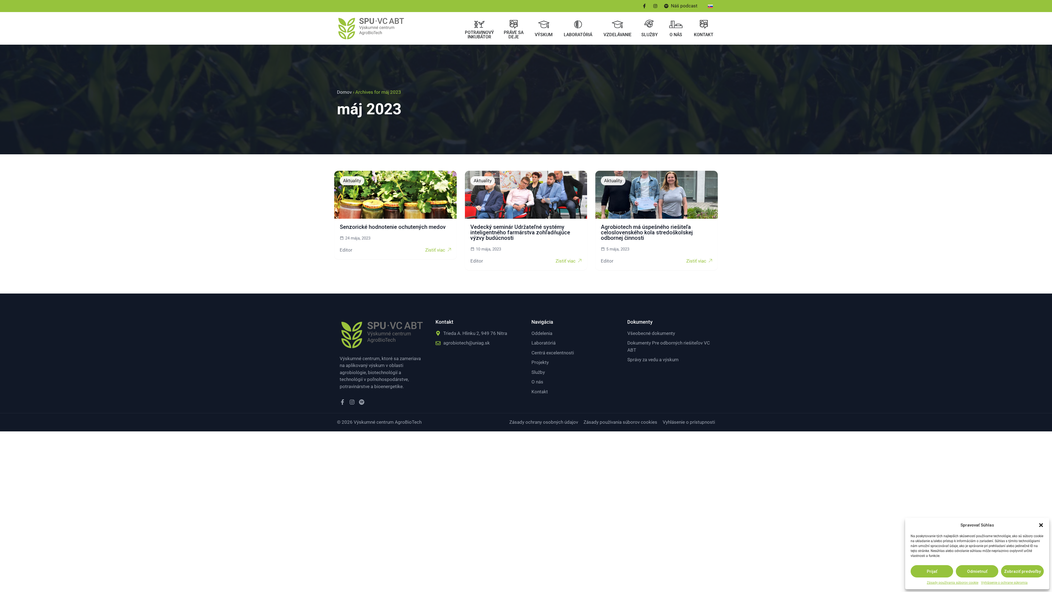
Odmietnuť (977, 571)
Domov (344, 92)
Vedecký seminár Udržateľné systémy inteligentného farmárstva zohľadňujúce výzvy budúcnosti (520, 232)
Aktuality (352, 180)
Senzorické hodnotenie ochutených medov (393, 227)
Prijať (932, 571)
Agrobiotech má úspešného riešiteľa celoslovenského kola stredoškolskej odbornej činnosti (647, 232)
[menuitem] (710, 6)
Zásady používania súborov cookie (952, 583)
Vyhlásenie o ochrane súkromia (1004, 583)
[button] (1041, 525)
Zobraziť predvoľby (1022, 571)
